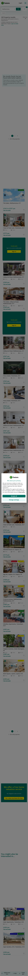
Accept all (14, 496)
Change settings (14, 500)
